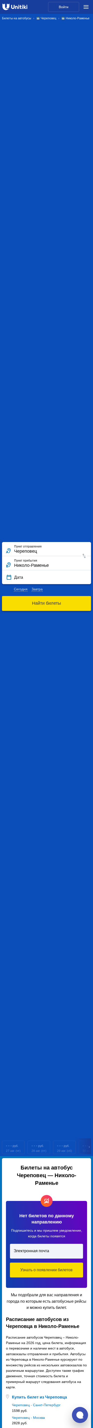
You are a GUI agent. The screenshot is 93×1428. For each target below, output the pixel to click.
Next (89, 1147)
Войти (63, 7)
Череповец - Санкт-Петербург (36, 1405)
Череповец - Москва (28, 1418)
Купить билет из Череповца (39, 1397)
